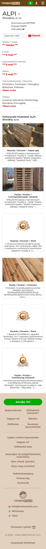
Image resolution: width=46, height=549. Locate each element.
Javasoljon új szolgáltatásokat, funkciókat (23, 455)
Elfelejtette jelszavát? (32, 412)
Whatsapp (18, 511)
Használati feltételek (23, 543)
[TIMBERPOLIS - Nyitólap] (10, 3)
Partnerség (23, 478)
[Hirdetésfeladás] (30, 3)
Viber (15, 515)
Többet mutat (9, 90)
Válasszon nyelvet (21, 527)
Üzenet (36, 35)
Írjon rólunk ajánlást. (23, 461)
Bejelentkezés (13, 410)
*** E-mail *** (9, 55)
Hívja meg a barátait (23, 466)
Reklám (32, 418)
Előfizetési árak (23, 446)
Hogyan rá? (13, 418)
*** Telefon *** (10, 45)
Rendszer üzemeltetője (33, 425)
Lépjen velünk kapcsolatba (23, 437)
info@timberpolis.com (25, 506)
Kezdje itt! (23, 402)
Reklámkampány (23, 473)
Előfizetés (13, 424)
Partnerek (23, 483)
